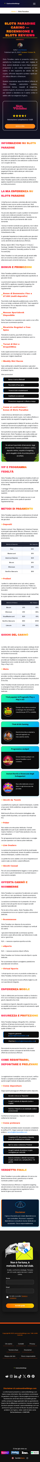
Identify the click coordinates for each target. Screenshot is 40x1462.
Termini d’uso (13, 1350)
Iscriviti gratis (20, 1305)
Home (13, 11)
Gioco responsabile (28, 1356)
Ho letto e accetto (18, 1297)
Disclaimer (28, 1350)
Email (8, 1287)
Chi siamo (8, 1344)
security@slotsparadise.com (25, 1041)
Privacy (32, 1344)
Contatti (21, 1344)
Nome (8, 1278)
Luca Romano (22, 50)
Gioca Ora (20, 126)
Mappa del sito (10, 1356)
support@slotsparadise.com (18, 1035)
